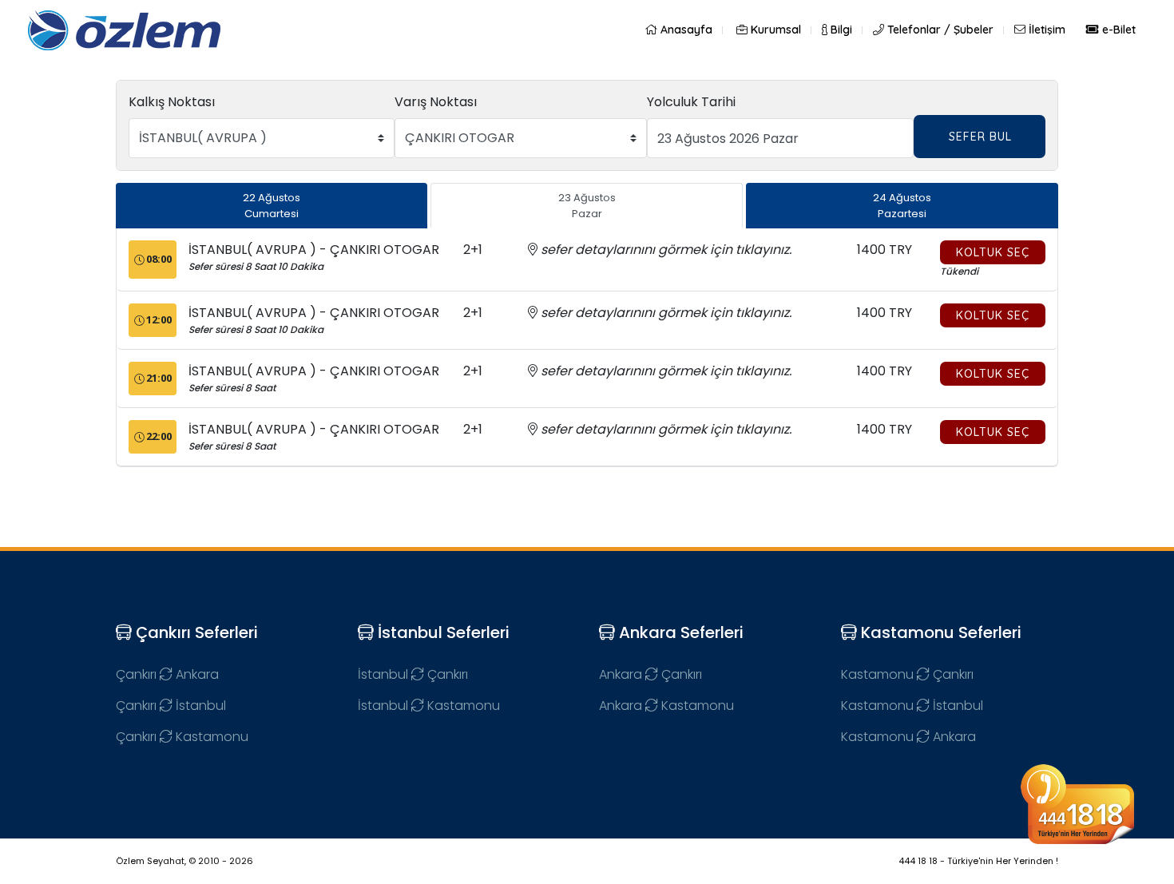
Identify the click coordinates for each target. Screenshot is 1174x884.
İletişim (1045, 29)
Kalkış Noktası (172, 102)
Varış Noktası (436, 102)
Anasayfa (684, 29)
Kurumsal (774, 29)
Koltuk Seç (992, 252)
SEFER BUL (980, 136)
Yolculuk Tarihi (691, 102)
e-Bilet (1117, 29)
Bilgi (839, 29)
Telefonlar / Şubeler (939, 29)
